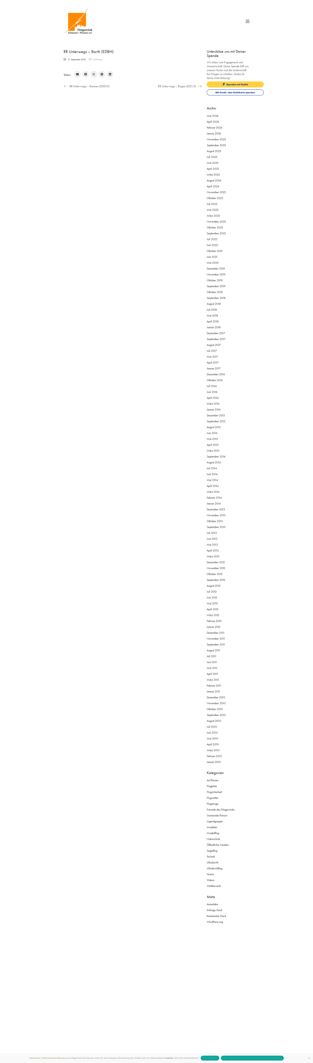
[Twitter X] (93, 74)
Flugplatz (212, 786)
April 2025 (213, 169)
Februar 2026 (214, 127)
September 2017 (216, 339)
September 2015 (216, 421)
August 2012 (214, 586)
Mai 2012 (212, 603)
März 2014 (213, 492)
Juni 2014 (212, 474)
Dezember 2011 (216, 633)
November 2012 (216, 568)
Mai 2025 (212, 163)
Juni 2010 (212, 732)
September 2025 (216, 145)
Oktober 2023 (215, 198)
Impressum (34, 1058)
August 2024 (214, 180)
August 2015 (214, 427)
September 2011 (216, 644)
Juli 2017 (212, 351)
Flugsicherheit (214, 792)
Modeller (212, 827)
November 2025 (216, 139)
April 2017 (213, 362)
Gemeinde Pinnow (217, 815)
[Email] (77, 74)
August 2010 (214, 721)
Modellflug (213, 833)
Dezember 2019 (216, 268)
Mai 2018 (212, 315)
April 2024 (213, 186)
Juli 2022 (212, 239)
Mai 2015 (212, 439)
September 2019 (216, 286)
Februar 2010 (214, 756)
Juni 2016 (212, 392)
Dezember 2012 (216, 562)
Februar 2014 (214, 497)
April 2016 (213, 398)
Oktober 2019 (215, 280)
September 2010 (216, 715)
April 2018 (213, 321)
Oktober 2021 (215, 251)
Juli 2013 (212, 533)
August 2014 (214, 462)
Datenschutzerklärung (53, 1058)
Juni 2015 (212, 433)
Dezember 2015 (216, 415)
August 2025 (214, 151)
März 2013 (213, 556)
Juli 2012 (212, 591)
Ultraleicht (212, 862)
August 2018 (214, 304)
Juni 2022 (212, 245)
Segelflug (212, 851)
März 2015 (213, 450)
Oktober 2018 (215, 292)
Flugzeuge (212, 804)
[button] (247, 21)
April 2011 (212, 674)
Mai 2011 (212, 668)
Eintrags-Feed (214, 910)
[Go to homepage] (80, 21)
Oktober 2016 (215, 380)
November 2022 (216, 221)
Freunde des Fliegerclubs (221, 809)
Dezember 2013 (216, 509)
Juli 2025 (212, 157)
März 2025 (213, 174)
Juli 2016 (212, 386)
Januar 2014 (214, 503)
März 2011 (213, 680)
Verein (210, 874)
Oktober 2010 (215, 709)
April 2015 (213, 445)
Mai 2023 (212, 210)
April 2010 (213, 744)
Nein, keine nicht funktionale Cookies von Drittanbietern (252, 1058)
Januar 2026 (214, 133)
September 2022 (216, 233)
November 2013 (216, 515)
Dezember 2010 (216, 697)
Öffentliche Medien (218, 845)
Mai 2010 (212, 738)
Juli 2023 (212, 204)
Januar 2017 (214, 368)
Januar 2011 (213, 691)
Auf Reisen (97, 59)
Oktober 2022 (215, 227)
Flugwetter (212, 798)
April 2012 (212, 609)
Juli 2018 (212, 309)
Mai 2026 (212, 116)
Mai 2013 (212, 544)
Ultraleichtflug (214, 868)
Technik (211, 856)
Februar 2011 (214, 685)
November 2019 (216, 274)
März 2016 (213, 403)
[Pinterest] (102, 74)
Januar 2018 (214, 327)
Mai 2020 (213, 262)
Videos (210, 880)
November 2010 (216, 703)
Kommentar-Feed (216, 916)
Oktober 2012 (215, 574)
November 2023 (216, 192)
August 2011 (213, 650)
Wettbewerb (214, 886)
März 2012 (213, 615)
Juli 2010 (212, 727)
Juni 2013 (212, 539)
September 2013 (216, 527)
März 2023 (213, 215)
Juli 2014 (212, 468)
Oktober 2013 (215, 521)
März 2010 (213, 750)
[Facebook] (85, 74)
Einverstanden (209, 1058)
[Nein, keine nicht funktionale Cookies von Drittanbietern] (309, 1058)
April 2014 (213, 486)
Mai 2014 (212, 480)
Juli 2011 (211, 656)
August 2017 (214, 345)
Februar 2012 (214, 621)
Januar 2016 (214, 409)
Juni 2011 (212, 662)
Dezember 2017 (216, 333)
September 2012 (216, 580)
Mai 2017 (212, 356)
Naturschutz (213, 839)
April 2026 (213, 122)
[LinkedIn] (110, 74)
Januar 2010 (214, 762)
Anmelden (212, 904)
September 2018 (216, 298)
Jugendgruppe (215, 821)
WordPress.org (215, 922)
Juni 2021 (212, 257)
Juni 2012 (212, 597)
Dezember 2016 (216, 374)
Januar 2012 (213, 627)
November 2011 (216, 638)
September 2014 (216, 456)
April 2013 (213, 550)
